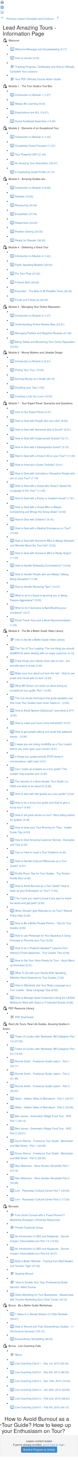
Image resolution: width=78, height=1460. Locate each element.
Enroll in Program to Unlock (39, 1449)
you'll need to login (53, 1444)
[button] (2, 3)
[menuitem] (2, 8)
